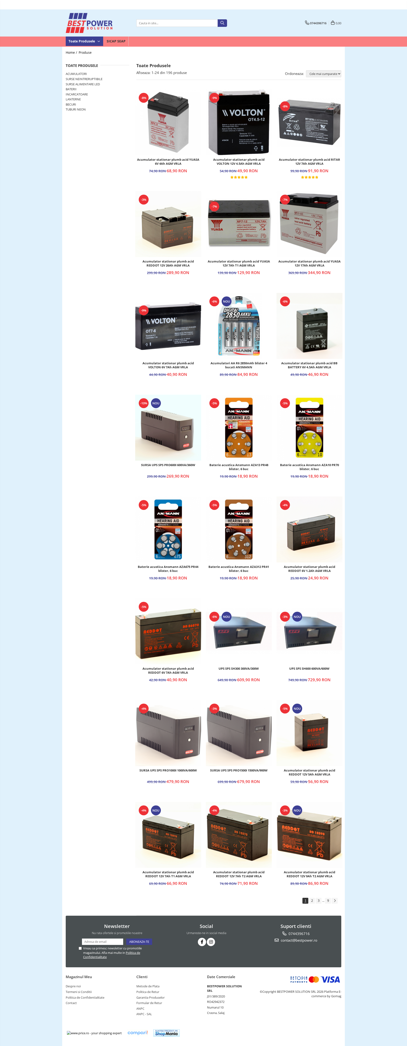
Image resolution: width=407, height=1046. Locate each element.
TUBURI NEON (76, 109)
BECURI (71, 104)
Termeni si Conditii (79, 992)
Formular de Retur (149, 1003)
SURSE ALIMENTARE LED (83, 84)
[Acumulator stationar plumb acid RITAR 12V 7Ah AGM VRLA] (309, 122)
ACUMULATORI (76, 74)
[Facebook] (202, 942)
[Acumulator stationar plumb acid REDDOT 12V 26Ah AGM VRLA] (168, 224)
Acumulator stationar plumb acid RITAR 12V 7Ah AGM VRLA (309, 162)
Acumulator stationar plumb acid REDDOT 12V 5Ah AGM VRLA (309, 772)
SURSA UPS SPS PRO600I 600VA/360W (168, 465)
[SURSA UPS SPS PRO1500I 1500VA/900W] (239, 733)
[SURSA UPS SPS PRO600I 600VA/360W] (168, 428)
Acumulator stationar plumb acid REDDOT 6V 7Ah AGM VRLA (168, 671)
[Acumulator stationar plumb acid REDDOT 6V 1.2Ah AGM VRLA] (309, 529)
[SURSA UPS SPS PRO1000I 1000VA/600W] (168, 733)
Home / (72, 52)
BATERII (71, 89)
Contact (71, 1003)
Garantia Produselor (150, 997)
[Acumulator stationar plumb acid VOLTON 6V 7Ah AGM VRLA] (168, 326)
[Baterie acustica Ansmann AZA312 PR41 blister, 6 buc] (239, 529)
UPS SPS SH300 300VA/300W (239, 669)
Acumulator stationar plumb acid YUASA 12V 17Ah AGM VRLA (309, 263)
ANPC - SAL (144, 1014)
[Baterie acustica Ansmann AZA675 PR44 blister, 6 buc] (168, 529)
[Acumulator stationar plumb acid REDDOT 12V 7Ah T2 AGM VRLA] (239, 835)
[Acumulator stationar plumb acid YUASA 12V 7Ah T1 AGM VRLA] (239, 224)
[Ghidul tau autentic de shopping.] (137, 1033)
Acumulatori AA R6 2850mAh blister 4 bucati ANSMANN (239, 365)
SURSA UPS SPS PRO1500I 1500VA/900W (239, 770)
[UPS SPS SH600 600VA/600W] (309, 631)
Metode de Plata (147, 986)
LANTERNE (73, 99)
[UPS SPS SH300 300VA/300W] (239, 631)
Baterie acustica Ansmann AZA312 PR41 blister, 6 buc (238, 569)
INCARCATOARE (77, 94)
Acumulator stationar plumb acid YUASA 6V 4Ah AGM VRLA (168, 162)
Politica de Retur (147, 992)
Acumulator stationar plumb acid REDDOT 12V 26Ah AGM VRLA (168, 263)
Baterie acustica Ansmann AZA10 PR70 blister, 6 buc (309, 467)
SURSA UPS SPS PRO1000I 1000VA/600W (168, 770)
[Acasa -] (89, 23)
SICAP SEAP (116, 41)
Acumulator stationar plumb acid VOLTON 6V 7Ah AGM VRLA (168, 365)
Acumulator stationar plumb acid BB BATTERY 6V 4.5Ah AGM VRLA (309, 365)
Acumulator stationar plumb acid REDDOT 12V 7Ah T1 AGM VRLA (168, 874)
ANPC (140, 1008)
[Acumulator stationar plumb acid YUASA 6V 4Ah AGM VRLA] (168, 122)
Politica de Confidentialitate (85, 997)
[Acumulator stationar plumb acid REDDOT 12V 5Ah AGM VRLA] (309, 733)
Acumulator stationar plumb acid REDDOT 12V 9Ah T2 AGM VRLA (309, 874)
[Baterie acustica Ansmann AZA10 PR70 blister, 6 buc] (309, 428)
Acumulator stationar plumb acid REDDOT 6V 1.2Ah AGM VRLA (309, 569)
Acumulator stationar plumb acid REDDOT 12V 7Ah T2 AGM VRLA (239, 874)
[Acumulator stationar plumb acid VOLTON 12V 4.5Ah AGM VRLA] (239, 122)
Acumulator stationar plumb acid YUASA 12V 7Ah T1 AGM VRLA (239, 263)
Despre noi (73, 986)
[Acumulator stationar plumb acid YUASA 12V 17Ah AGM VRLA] (309, 224)
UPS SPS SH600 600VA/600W (309, 669)
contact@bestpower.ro (298, 940)
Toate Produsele (82, 41)
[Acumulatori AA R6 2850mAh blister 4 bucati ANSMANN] (239, 326)
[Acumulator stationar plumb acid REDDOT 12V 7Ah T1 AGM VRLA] (168, 835)
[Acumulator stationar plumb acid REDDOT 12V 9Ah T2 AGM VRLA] (309, 835)
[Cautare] (222, 23)
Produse (85, 52)
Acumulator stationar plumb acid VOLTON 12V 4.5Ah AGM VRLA (239, 162)
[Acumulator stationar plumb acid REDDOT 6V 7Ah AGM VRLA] (168, 631)
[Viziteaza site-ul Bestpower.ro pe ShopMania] (166, 1033)
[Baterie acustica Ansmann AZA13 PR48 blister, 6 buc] (239, 428)
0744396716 (299, 933)
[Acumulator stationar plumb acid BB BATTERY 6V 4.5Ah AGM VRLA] (309, 326)
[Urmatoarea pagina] (335, 901)
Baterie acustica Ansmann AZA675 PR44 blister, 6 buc (168, 569)
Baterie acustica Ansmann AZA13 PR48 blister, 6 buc (238, 467)
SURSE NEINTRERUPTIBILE (84, 79)
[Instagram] (211, 942)
